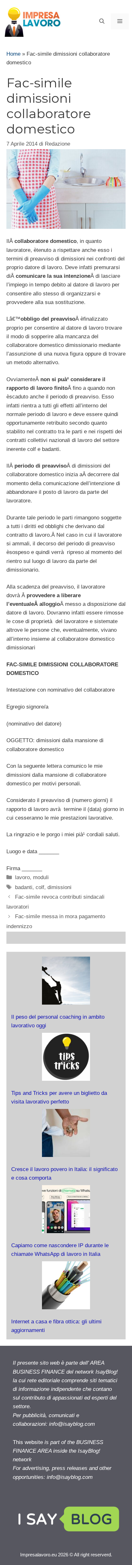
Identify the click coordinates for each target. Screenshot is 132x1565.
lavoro (22, 877)
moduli (41, 877)
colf (40, 887)
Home (13, 54)
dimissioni (59, 887)
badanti (23, 887)
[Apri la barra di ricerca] (102, 21)
